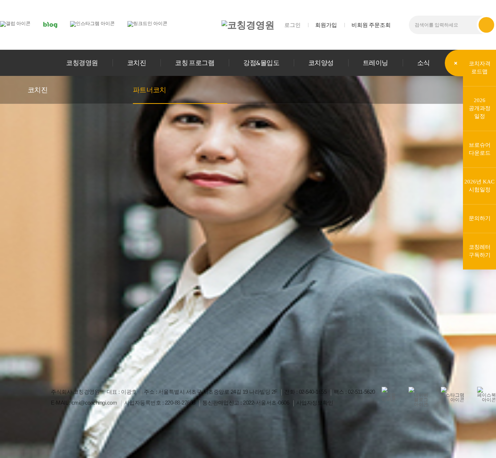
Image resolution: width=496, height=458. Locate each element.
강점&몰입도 (261, 62)
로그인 (292, 25)
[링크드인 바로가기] (147, 23)
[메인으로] (248, 25)
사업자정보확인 (314, 403)
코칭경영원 (82, 62)
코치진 (136, 62)
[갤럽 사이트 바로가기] (15, 23)
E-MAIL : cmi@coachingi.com (84, 403)
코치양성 (321, 62)
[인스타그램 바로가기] (92, 23)
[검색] (486, 25)
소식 (423, 62)
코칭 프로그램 (194, 62)
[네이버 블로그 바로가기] (50, 24)
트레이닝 (375, 62)
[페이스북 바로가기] (486, 394)
